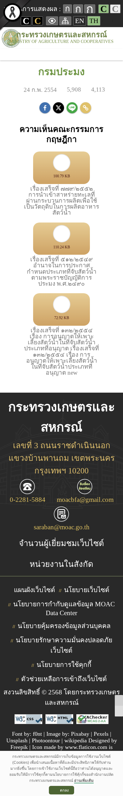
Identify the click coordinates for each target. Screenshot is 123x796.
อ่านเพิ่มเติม (84, 780)
